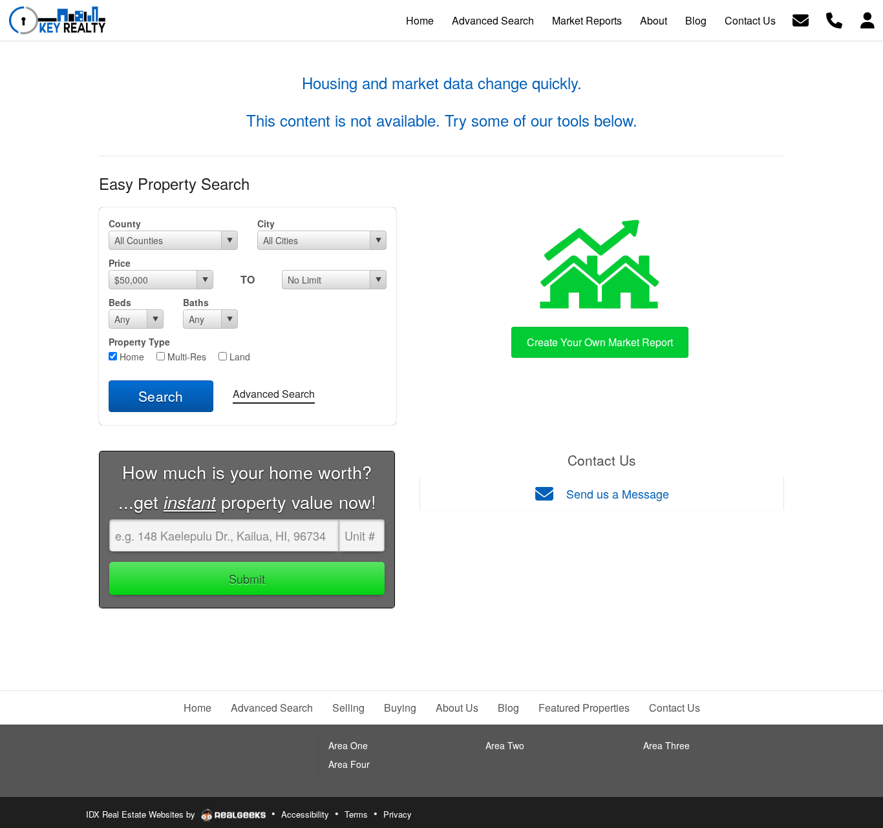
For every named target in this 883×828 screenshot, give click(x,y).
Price (120, 262)
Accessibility (305, 814)
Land (238, 356)
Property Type (139, 341)
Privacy (397, 814)
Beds (120, 302)
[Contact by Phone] (834, 19)
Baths (196, 302)
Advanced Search (274, 393)
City (266, 223)
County (125, 223)
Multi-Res (185, 356)
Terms (356, 814)
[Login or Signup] (867, 19)
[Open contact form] (801, 19)
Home (130, 356)
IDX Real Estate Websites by (142, 814)
